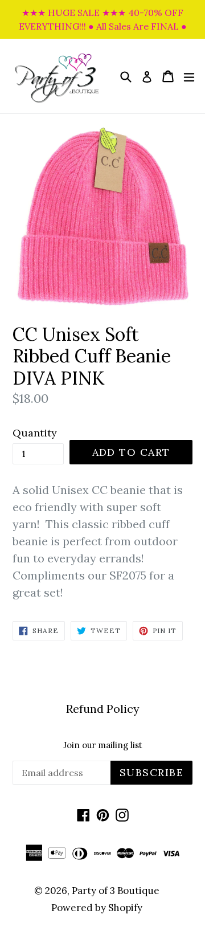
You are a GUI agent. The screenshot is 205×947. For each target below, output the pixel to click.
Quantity (35, 432)
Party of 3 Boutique (115, 890)
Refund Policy (103, 708)
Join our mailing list (102, 745)
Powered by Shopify (96, 907)
